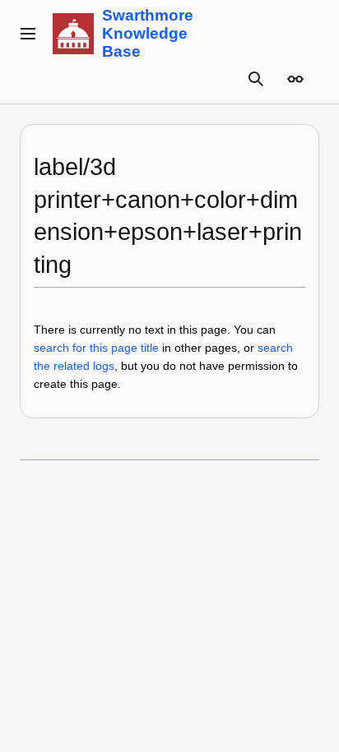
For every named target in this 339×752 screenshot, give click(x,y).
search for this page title (96, 347)
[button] (28, 34)
